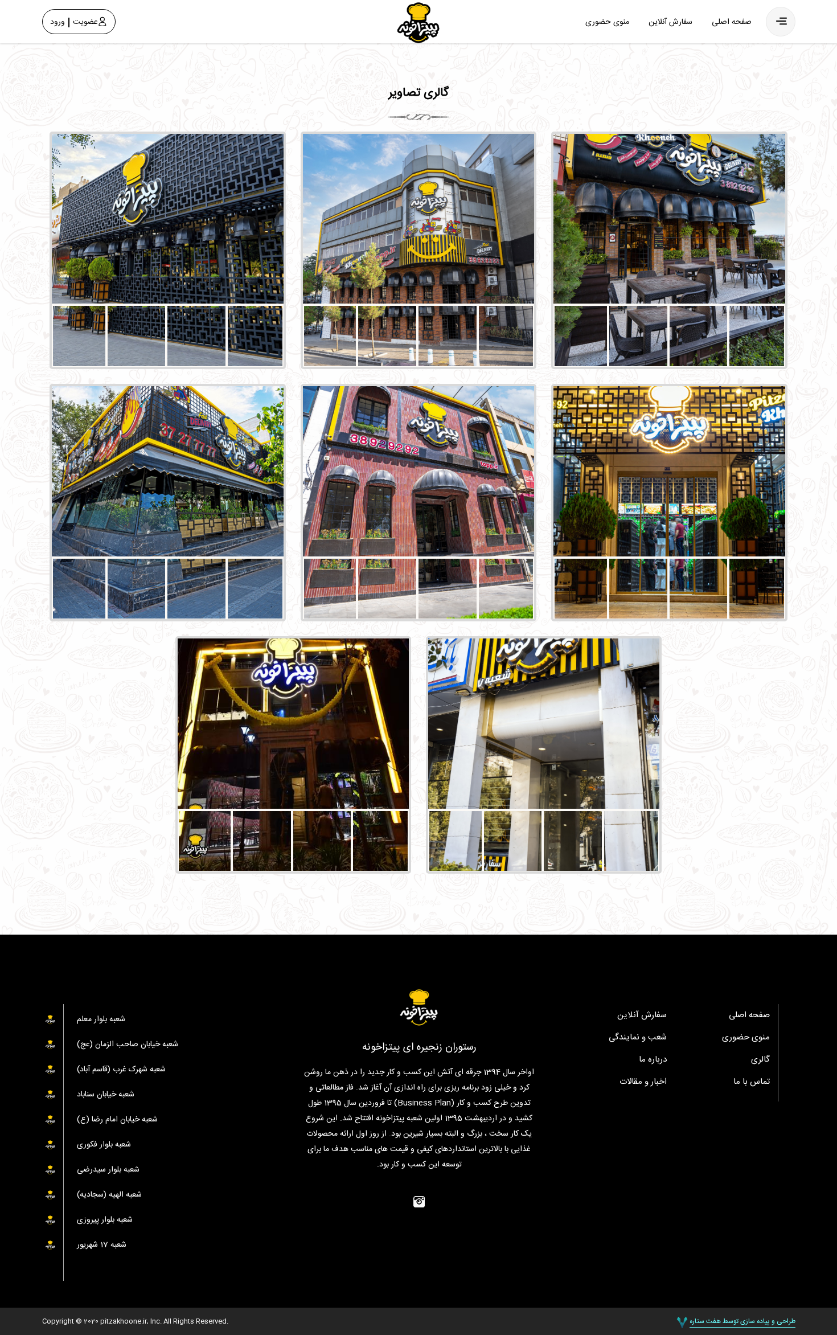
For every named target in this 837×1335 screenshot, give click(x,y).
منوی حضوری (607, 22)
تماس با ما (751, 1082)
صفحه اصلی (732, 22)
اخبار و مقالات (643, 1082)
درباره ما (653, 1060)
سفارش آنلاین (670, 22)
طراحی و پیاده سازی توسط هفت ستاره (742, 1321)
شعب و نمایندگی (638, 1037)
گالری (760, 1060)
